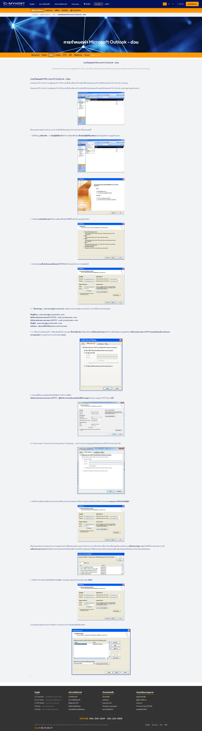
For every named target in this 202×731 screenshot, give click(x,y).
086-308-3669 (97, 718)
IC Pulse (47, 709)
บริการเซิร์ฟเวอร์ (60, 4)
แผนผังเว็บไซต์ (141, 709)
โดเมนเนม (75, 4)
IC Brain (44, 706)
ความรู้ (97, 4)
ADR (165, 725)
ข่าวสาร (65, 10)
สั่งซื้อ (88, 4)
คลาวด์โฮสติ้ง (44, 4)
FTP (64, 55)
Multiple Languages (109, 706)
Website (78, 55)
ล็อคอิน (181, 4)
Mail (51, 55)
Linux (58, 55)
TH (165, 4)
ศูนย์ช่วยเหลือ (141, 697)
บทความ (48, 10)
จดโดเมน (105, 700)
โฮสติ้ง (147, 725)
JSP (70, 55)
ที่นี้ (112, 398)
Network (35, 55)
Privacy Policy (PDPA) (144, 706)
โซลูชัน (31, 4)
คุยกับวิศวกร (192, 4)
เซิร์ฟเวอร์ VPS (74, 703)
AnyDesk (76, 10)
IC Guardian (48, 697)
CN (173, 4)
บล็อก (57, 10)
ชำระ (161, 725)
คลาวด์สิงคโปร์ (107, 709)
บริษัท (107, 4)
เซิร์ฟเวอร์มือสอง (75, 706)
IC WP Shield (47, 703)
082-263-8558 (114, 718)
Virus (87, 55)
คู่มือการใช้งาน (37, 10)
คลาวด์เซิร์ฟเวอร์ (74, 700)
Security (155, 725)
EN (169, 4)
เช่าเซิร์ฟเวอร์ (73, 697)
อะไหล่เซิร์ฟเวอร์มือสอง (77, 709)
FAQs (44, 55)
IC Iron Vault (48, 700)
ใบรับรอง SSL (107, 703)
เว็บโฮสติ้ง (106, 697)
